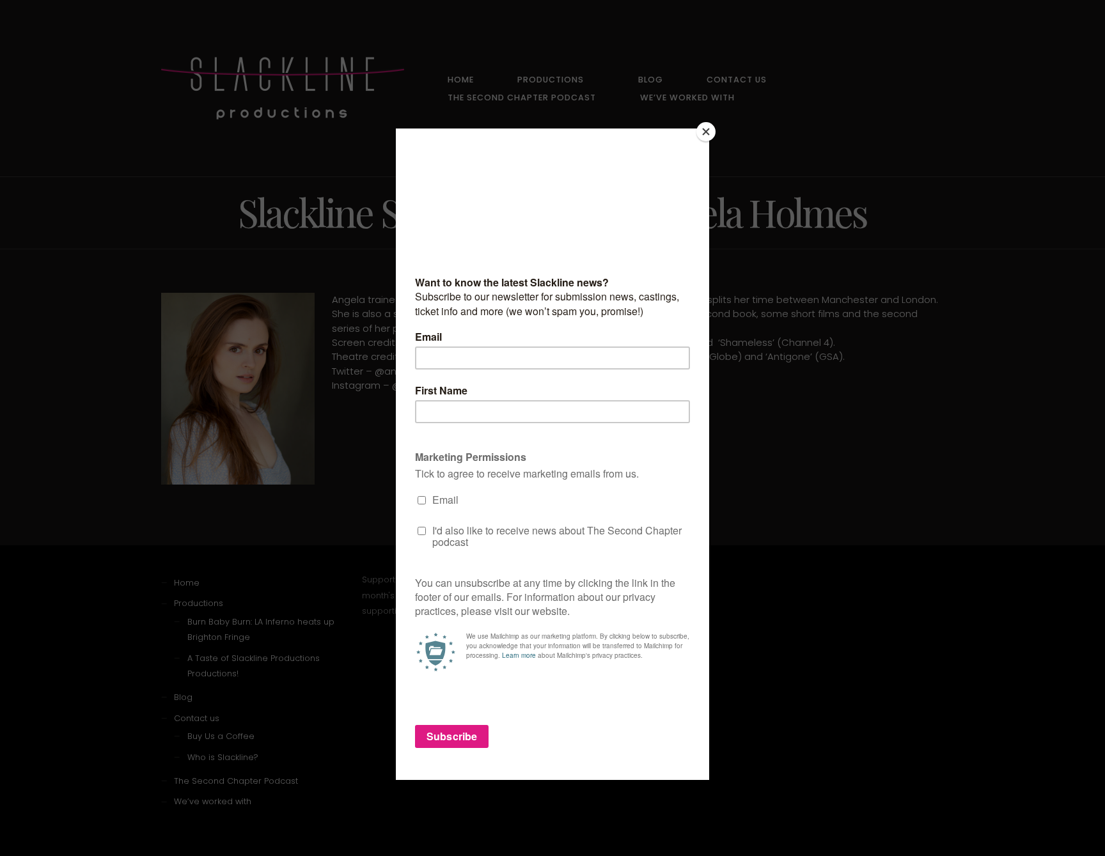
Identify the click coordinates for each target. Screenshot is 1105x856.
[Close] (706, 131)
